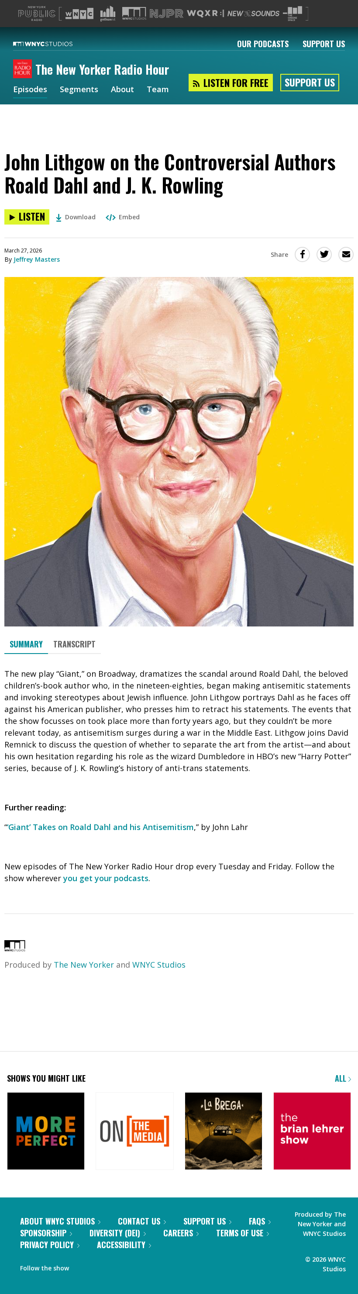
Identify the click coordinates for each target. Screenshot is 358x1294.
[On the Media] (134, 1132)
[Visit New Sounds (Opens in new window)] (253, 13)
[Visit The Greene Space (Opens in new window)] (292, 13)
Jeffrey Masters (37, 259)
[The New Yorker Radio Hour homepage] (24, 69)
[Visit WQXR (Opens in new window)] (205, 14)
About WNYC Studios (57, 1221)
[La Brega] (223, 1132)
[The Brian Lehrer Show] (312, 1132)
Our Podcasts (263, 43)
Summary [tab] (26, 644)
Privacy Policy (47, 1244)
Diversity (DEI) (115, 1233)
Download (80, 217)
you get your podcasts (105, 878)
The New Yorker (84, 964)
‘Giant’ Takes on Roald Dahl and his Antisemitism (100, 827)
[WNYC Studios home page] (53, 44)
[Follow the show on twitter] (82, 1266)
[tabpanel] (179, 776)
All (341, 1078)
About (122, 90)
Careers (178, 1233)
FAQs (257, 1221)
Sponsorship (43, 1233)
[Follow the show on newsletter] (99, 1266)
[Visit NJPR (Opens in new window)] (166, 13)
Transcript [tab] (74, 644)
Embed (129, 217)
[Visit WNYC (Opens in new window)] (79, 13)
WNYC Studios (159, 964)
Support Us (324, 43)
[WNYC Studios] (14, 948)
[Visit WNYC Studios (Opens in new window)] (134, 13)
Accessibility (121, 1244)
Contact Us (139, 1221)
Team (158, 90)
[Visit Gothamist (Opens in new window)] (108, 13)
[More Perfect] (46, 1132)
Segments (79, 90)
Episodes (30, 90)
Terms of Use (239, 1233)
